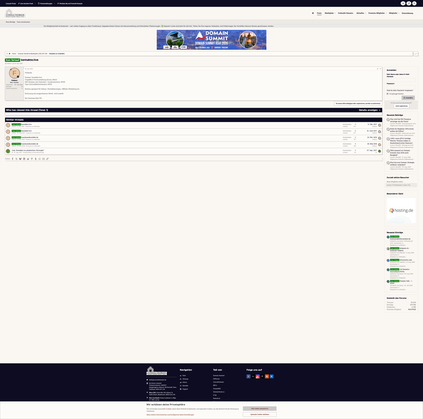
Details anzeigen (368, 110)
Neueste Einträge (395, 232)
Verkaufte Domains (345, 13)
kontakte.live (26, 124)
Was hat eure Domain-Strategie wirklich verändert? (402, 163)
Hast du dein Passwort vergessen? (400, 90)
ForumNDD (217, 389)
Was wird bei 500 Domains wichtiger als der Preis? (400, 120)
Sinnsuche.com (401, 260)
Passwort (390, 84)
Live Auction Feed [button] (26, 3)
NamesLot (216, 398)
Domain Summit (218, 375)
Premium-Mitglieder (376, 13)
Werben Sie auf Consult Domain (70, 3)
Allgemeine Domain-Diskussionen (401, 126)
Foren (319, 13)
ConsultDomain (218, 382)
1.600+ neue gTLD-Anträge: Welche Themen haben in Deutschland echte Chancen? (401, 140)
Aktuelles (360, 13)
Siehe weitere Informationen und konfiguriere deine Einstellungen (170, 415)
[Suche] (414, 3)
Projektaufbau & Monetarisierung (33, 152)
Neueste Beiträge (395, 115)
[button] (335, 13)
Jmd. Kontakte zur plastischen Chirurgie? (28, 150)
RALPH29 (412, 309)
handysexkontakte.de (29, 137)
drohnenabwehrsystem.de (400, 238)
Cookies (169, 409)
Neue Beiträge (10, 22)
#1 (380, 69)
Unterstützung (407, 13)
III (12, 152)
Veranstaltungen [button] (46, 3)
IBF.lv (215, 385)
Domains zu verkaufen (33, 126)
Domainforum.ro (218, 392)
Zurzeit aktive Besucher (398, 177)
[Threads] (262, 376)
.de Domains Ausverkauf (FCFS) (399, 270)
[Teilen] (377, 68)
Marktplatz (329, 13)
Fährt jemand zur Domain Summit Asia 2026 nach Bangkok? (400, 152)
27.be (215, 395)
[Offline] (11, 69)
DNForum (216, 379)
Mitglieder (393, 13)
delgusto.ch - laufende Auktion (400, 249)
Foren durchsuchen (23, 22)
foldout (9, 63)
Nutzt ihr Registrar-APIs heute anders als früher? (402, 130)
